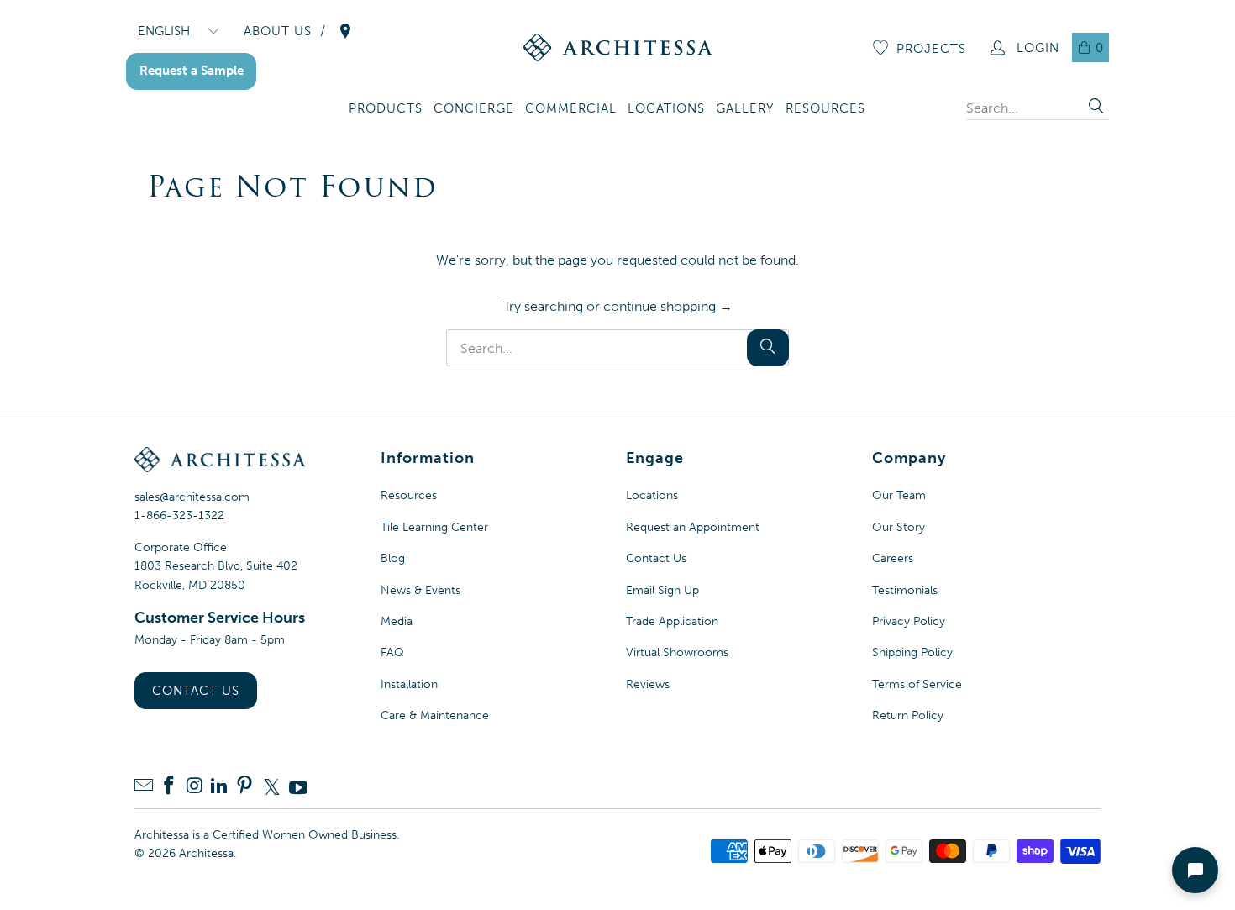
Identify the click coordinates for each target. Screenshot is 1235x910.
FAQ (392, 652)
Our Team (899, 495)
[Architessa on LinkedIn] (219, 787)
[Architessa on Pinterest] (244, 787)
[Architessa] (617, 47)
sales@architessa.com (192, 497)
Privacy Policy (908, 621)
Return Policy (907, 715)
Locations (652, 495)
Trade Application (672, 621)
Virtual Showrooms (677, 652)
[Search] (1096, 108)
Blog (393, 558)
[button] (386, 109)
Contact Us (195, 690)
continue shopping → (668, 306)
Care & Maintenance (435, 715)
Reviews (648, 684)
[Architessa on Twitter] (271, 787)
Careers (892, 558)
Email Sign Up (662, 590)
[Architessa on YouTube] (298, 787)
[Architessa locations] (345, 31)
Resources (409, 495)
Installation (409, 684)
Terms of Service (917, 684)
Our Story (898, 527)
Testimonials (905, 590)
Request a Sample (191, 70)
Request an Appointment (692, 527)
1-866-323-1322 (179, 515)
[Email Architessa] (143, 787)
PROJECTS (931, 48)
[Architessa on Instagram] (194, 787)
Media (397, 621)
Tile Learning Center (434, 527)
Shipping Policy (912, 652)
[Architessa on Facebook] (169, 787)
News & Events (420, 590)
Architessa (206, 853)
